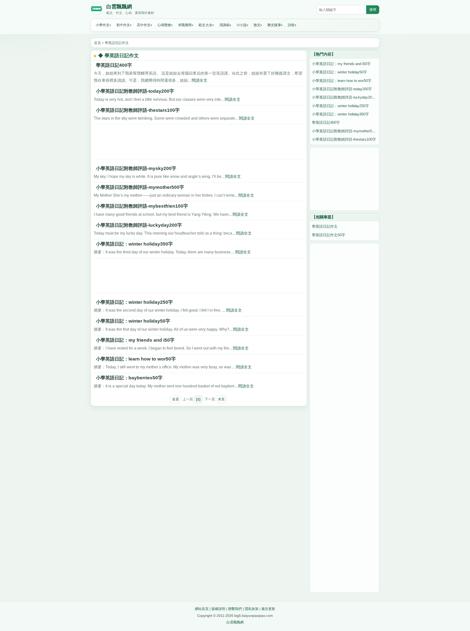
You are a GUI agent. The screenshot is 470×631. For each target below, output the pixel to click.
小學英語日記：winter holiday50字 (133, 321)
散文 (257, 25)
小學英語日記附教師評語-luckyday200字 (139, 225)
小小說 (241, 25)
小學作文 (102, 25)
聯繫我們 (235, 609)
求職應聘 (185, 25)
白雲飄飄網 (119, 7)
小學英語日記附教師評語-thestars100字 (138, 110)
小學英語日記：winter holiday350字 (134, 244)
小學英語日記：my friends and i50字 (135, 340)
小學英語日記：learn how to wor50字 (136, 358)
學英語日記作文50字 (328, 235)
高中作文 (144, 25)
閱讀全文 (199, 80)
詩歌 (291, 25)
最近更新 (268, 609)
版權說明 (218, 609)
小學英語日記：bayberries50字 (129, 377)
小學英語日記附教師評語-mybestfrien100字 (142, 206)
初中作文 (123, 25)
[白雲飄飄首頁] (96, 10)
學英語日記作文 (117, 43)
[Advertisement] (199, 143)
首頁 (97, 43)
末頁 (221, 399)
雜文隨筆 (274, 25)
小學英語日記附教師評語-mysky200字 (136, 168)
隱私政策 (251, 609)
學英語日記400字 (114, 65)
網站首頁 (202, 609)
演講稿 (224, 25)
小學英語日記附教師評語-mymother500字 (140, 187)
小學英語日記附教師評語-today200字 (135, 91)
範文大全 (205, 25)
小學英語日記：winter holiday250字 (134, 302)
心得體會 (164, 25)
